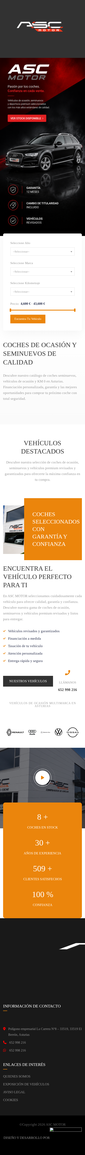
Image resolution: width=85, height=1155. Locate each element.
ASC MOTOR (56, 1124)
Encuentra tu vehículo (27, 318)
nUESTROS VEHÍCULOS (28, 681)
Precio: (14, 303)
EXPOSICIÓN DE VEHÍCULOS (26, 1084)
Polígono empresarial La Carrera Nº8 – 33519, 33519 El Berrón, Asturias (45, 1031)
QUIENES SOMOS (16, 1076)
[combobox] (42, 251)
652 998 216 (17, 1042)
